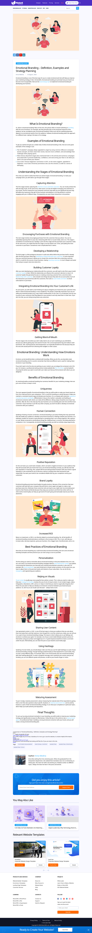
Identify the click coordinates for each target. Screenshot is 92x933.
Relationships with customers (24, 277)
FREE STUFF (39, 8)
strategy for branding (27, 582)
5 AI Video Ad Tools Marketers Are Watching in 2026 (29, 828)
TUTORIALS (24, 8)
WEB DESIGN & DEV (17, 8)
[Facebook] (17, 55)
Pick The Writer (59, 368)
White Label (60, 881)
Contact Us (38, 898)
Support (37, 901)
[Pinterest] (20, 55)
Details (40, 865)
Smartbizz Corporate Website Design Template (25, 860)
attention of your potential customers (48, 187)
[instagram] (69, 898)
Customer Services (18, 887)
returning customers (54, 260)
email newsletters (29, 567)
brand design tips (45, 82)
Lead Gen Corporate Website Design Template (58, 860)
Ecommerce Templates (19, 883)
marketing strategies (65, 744)
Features (44, 3)
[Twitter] (14, 55)
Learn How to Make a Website (65, 883)
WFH (44, 8)
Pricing (51, 3)
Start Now (65, 929)
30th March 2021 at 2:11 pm (20, 740)
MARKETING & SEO (32, 8)
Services (57, 3)
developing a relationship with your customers (49, 256)
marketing (53, 744)
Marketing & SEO (22, 63)
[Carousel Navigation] (46, 870)
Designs (38, 3)
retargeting (19, 571)
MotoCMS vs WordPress (19, 898)
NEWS (47, 8)
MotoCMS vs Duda (18, 905)
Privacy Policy (34, 920)
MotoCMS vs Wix (17, 901)
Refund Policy (58, 920)
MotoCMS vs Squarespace (20, 903)
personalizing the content (61, 563)
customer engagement (25, 744)
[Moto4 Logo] (17, 3)
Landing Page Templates (19, 885)
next (48, 870)
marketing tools (19, 747)
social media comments (60, 278)
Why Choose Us (39, 883)
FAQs (36, 887)
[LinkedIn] (23, 55)
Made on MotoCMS (62, 885)
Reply (14, 738)
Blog (62, 3)
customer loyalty (20, 273)
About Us (37, 881)
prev (44, 870)
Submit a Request (40, 903)
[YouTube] (64, 898)
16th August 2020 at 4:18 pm (20, 735)
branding (71, 127)
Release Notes (39, 885)
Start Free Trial (72, 3)
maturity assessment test (57, 703)
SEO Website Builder (62, 887)
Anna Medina (20, 74)
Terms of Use (46, 920)
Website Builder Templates (20, 881)
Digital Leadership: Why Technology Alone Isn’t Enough (62, 828)
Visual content (20, 580)
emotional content (41, 744)
